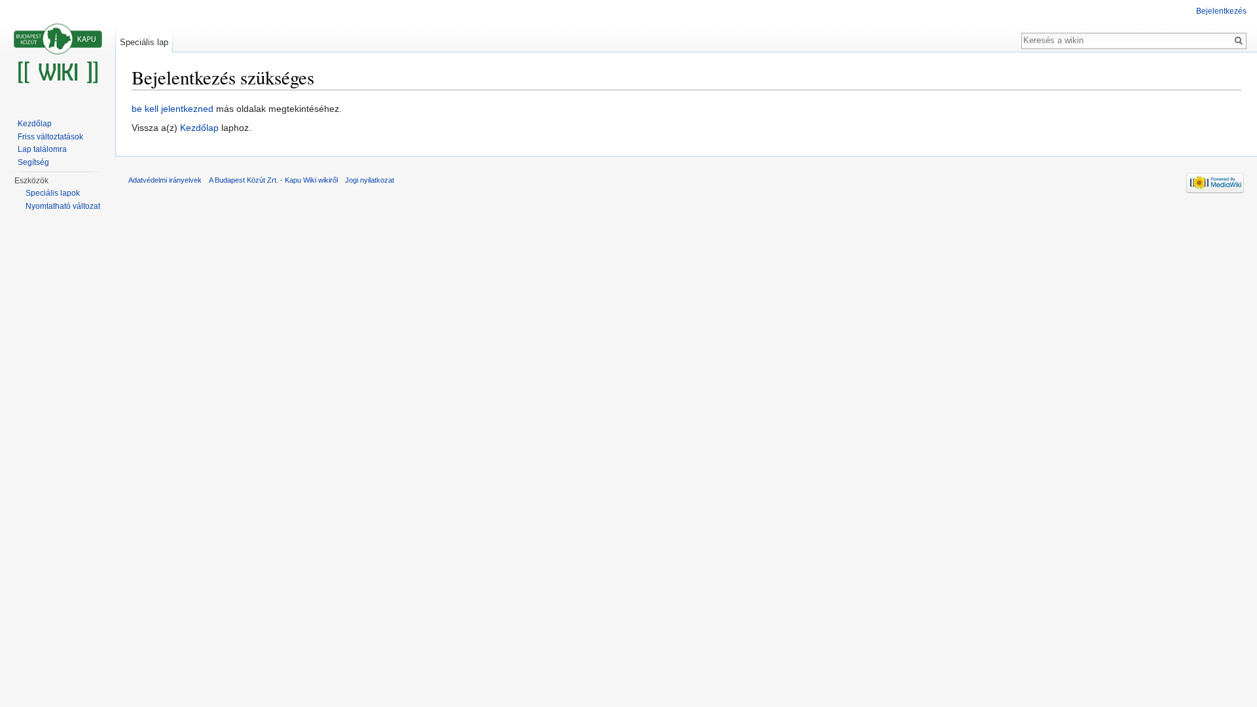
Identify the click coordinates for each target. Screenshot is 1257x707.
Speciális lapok (53, 193)
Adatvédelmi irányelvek (165, 180)
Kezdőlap (199, 127)
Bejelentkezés (1221, 11)
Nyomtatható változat (63, 206)
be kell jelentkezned (172, 108)
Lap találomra (42, 149)
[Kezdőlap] (57, 52)
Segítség (33, 162)
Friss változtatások (50, 136)
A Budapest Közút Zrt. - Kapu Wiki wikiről (273, 180)
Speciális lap (144, 42)
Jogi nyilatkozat (369, 180)
